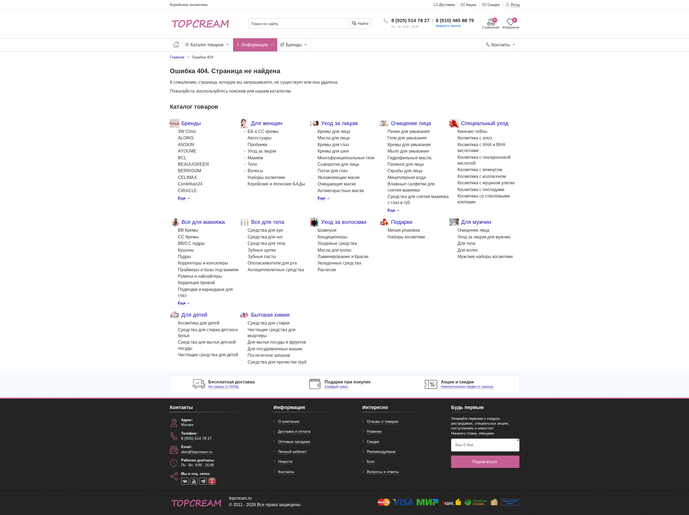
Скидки (373, 441)
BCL (182, 158)
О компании (288, 421)
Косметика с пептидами (481, 189)
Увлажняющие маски (339, 177)
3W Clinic (187, 131)
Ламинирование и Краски (343, 256)
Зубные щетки (262, 250)
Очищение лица (473, 230)
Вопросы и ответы (383, 472)
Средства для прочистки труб (277, 362)
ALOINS (186, 138)
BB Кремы (188, 230)
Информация (254, 45)
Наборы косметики (266, 177)
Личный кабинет (292, 451)
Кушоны (186, 250)
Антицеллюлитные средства (276, 269)
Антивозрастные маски (341, 190)
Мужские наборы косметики (485, 256)
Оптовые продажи (294, 441)
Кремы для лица (334, 131)
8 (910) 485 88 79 (455, 20)
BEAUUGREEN (193, 164)
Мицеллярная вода (407, 177)
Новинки (374, 431)
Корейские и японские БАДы (276, 184)
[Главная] (176, 44)
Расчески (327, 269)
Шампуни (327, 230)
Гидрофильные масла (409, 158)
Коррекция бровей (196, 282)
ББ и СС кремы (263, 131)
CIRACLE (187, 190)
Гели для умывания (407, 138)
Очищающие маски (337, 184)
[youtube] (194, 481)
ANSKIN (186, 144)
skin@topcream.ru (196, 452)
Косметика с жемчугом (480, 169)
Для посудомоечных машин (275, 349)
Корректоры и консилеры (203, 263)
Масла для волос (335, 250)
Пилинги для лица (406, 164)
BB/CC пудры (191, 243)
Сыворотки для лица (338, 164)
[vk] (185, 481)
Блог (371, 461)
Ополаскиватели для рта (272, 263)
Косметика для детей (198, 323)
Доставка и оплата (294, 431)
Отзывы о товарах (383, 421)
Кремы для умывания (409, 144)
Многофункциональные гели (346, 158)
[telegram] (203, 481)
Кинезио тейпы (472, 131)
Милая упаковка (404, 230)
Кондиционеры (332, 237)
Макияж (255, 158)
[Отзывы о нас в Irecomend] (212, 481)
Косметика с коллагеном (482, 176)
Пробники (257, 144)
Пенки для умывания (409, 131)
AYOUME (187, 151)
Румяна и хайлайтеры (200, 276)
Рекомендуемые (381, 451)
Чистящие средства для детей (208, 354)
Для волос (468, 250)
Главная (177, 57)
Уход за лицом (262, 151)
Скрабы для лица (405, 170)
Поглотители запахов (269, 355)
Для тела (466, 243)
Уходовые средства (337, 243)
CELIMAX (187, 177)
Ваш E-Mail (464, 445)
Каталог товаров (207, 45)
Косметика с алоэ (475, 138)
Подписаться (484, 461)
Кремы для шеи (333, 151)
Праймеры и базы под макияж (208, 269)
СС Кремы (188, 237)
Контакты (500, 45)
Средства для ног (265, 237)
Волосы (255, 170)
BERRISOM (189, 170)
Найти (362, 23)
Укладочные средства (339, 263)
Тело (252, 164)
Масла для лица (334, 138)
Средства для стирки (269, 323)
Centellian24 (190, 184)
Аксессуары (260, 138)
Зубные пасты (262, 256)
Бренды (294, 45)
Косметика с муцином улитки (486, 183)
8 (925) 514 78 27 (410, 20)
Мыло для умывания (408, 151)
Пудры (184, 256)
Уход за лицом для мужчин (484, 237)
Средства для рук (265, 230)
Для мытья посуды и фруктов (277, 342)
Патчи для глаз (332, 170)
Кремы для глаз (333, 144)
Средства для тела (266, 243)
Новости (285, 461)
